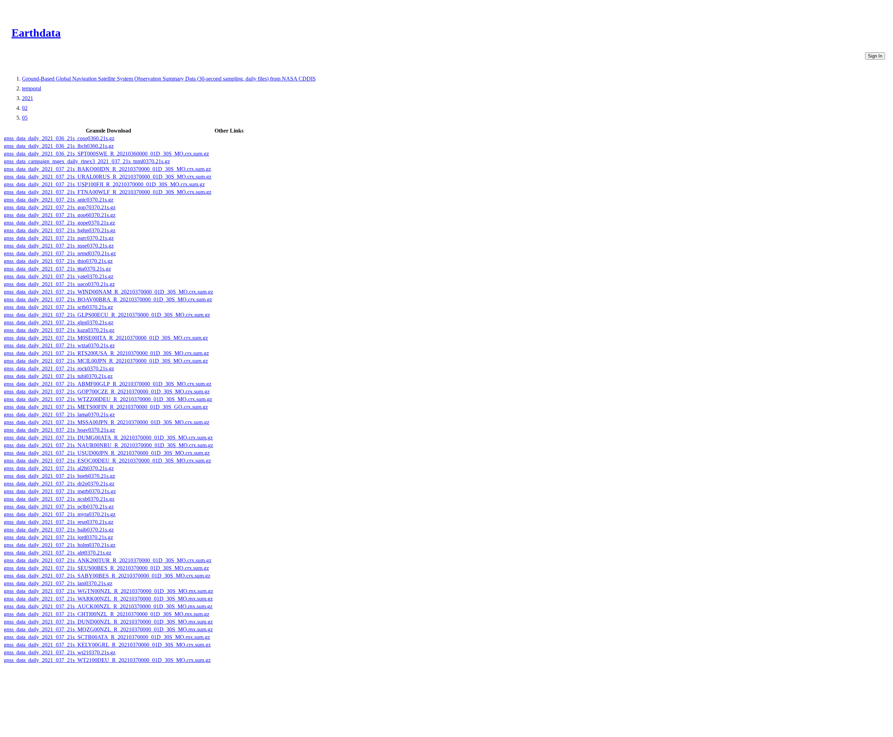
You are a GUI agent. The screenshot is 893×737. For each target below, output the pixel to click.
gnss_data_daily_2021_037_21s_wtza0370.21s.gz (59, 345)
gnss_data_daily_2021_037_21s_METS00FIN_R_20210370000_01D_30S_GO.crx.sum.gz (106, 407)
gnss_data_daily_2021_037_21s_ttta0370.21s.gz (57, 269)
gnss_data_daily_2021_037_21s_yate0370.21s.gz (58, 276)
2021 (27, 98)
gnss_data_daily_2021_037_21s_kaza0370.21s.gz (59, 330)
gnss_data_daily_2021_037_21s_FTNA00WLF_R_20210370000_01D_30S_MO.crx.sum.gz (107, 192)
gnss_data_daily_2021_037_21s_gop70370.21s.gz (59, 207)
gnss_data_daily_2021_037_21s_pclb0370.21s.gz (59, 507)
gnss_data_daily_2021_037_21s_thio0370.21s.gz (58, 261)
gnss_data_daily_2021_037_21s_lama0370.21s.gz (59, 415)
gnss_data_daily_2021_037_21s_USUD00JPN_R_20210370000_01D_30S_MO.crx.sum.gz (107, 453)
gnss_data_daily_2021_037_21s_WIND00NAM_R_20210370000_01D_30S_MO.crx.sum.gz (108, 292)
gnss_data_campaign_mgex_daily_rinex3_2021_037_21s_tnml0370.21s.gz (87, 161)
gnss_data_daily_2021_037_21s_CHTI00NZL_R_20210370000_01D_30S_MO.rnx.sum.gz (106, 614)
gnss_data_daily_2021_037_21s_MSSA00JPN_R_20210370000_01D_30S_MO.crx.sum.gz (106, 422)
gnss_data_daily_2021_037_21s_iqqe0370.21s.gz (59, 246)
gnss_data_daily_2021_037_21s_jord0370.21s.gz (58, 537)
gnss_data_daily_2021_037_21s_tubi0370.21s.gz (58, 376)
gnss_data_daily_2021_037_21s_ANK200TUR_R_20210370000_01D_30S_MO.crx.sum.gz (107, 560)
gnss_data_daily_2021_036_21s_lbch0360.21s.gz (59, 146)
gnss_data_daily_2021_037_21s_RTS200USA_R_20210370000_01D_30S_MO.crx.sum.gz (106, 353)
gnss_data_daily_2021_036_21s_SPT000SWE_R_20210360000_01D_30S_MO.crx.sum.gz (106, 154)
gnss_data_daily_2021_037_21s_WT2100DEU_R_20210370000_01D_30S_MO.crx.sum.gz (107, 660)
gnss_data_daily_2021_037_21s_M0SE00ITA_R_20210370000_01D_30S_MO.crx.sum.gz (106, 338)
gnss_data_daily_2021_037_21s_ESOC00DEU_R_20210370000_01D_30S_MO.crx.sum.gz (107, 461)
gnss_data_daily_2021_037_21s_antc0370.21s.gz (58, 200)
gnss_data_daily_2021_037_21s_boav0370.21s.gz (59, 430)
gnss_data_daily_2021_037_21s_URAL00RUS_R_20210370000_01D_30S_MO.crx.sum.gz (107, 177)
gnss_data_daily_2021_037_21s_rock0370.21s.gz (59, 368)
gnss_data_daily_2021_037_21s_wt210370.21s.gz (59, 652)
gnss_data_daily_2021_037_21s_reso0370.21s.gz (58, 522)
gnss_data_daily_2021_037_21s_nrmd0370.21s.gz (60, 253)
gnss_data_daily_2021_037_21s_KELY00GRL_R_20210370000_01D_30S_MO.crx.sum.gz (107, 645)
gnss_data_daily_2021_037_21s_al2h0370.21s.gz (59, 468)
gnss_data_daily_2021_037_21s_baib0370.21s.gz (59, 530)
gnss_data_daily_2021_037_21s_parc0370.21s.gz (59, 238)
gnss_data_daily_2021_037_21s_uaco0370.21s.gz (59, 284)
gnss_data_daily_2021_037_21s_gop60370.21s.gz (59, 215)
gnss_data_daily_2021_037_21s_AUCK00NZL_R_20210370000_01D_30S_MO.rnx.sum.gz (108, 606)
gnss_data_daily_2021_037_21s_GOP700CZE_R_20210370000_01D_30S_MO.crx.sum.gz (107, 391)
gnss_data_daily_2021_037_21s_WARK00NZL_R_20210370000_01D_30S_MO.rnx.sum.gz (108, 599)
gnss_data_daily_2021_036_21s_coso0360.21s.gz (59, 138)
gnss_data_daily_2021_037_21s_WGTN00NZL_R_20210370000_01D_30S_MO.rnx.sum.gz (108, 591)
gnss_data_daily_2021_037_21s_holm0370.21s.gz (59, 545)
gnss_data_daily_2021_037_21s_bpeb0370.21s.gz (59, 476)
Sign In (875, 56)
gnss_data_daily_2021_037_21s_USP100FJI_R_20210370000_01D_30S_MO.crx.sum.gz (104, 184)
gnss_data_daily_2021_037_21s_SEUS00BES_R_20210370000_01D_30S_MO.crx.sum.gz (106, 568)
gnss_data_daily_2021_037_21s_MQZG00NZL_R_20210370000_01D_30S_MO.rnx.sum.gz (108, 629)
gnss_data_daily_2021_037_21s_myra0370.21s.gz (59, 514)
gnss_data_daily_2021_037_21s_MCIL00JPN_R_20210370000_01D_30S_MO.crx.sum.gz (106, 361)
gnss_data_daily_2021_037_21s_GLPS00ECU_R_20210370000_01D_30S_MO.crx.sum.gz (107, 315)
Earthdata (36, 33)
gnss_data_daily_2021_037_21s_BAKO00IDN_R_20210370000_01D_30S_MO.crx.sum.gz (107, 169)
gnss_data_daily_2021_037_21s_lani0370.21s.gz (58, 583)
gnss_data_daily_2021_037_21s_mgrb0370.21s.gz (60, 491)
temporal (31, 88)
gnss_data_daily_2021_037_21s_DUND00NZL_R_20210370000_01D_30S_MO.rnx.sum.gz (108, 622)
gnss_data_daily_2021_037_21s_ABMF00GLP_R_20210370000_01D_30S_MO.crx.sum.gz (107, 384)
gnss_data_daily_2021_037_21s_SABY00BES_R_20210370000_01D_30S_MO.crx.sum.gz (107, 576)
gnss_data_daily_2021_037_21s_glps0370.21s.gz (58, 322)
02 (25, 108)
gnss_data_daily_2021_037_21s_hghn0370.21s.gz (59, 230)
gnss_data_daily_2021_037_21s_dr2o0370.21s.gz (59, 484)
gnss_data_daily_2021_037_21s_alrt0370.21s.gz (57, 553)
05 (25, 118)
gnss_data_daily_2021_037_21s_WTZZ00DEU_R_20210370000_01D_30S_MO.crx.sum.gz (108, 399)
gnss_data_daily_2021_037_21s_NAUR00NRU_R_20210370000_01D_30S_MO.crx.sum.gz (108, 445)
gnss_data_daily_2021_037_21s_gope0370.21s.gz (59, 223)
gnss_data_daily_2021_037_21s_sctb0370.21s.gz (58, 307)
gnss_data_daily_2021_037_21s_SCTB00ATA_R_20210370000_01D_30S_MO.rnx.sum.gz (107, 637)
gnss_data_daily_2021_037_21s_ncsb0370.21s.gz (59, 499)
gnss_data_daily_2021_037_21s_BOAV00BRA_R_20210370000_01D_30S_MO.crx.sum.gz (108, 299)
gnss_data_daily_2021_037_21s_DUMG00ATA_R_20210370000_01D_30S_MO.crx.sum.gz (108, 438)
